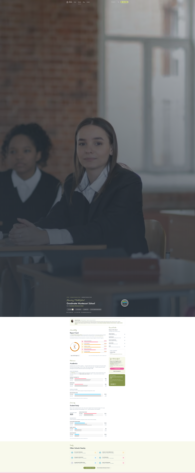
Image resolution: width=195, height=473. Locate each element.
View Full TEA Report (74, 355)
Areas (75, 2)
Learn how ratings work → (99, 335)
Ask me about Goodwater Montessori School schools (106, 322)
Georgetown (112, 363)
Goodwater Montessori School (75, 297)
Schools (79, 2)
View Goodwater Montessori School (103, 467)
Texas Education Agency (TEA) (76, 334)
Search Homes (117, 368)
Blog (84, 2)
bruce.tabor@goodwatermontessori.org (116, 354)
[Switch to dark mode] (119, 2)
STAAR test (73, 372)
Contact (88, 2)
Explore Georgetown (117, 371)
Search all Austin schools (90, 467)
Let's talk (112, 384)
